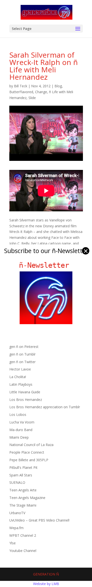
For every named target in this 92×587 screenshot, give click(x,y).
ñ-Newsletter (46, 265)
